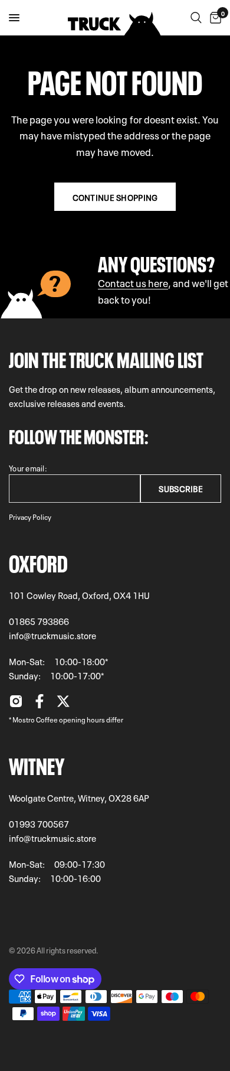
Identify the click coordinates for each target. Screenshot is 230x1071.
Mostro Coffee (35, 719)
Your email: (28, 467)
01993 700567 (39, 823)
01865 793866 (39, 620)
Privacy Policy (30, 516)
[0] (213, 17)
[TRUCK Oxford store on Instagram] (16, 704)
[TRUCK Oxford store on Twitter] (63, 704)
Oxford (38, 561)
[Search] (196, 17)
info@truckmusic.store (52, 635)
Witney (36, 764)
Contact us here (133, 282)
